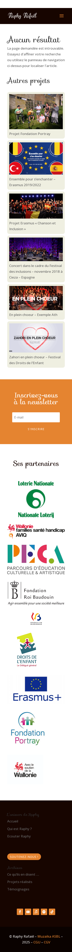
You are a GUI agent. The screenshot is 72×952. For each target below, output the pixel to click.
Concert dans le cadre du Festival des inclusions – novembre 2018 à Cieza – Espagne (36, 271)
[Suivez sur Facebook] (20, 912)
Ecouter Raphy (19, 836)
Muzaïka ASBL (48, 936)
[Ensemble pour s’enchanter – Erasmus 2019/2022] (36, 159)
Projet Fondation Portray (29, 133)
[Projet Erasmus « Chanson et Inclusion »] (36, 207)
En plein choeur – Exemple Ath (33, 314)
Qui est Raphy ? (19, 828)
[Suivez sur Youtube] (28, 912)
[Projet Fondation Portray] (36, 112)
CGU (36, 942)
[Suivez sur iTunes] (36, 912)
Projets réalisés (19, 881)
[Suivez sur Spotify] (44, 912)
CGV (47, 942)
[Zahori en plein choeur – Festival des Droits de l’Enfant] (36, 338)
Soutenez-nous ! (24, 857)
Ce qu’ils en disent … (23, 874)
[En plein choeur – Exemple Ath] (36, 299)
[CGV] (43, 942)
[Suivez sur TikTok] (52, 912)
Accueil (12, 821)
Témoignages (18, 889)
